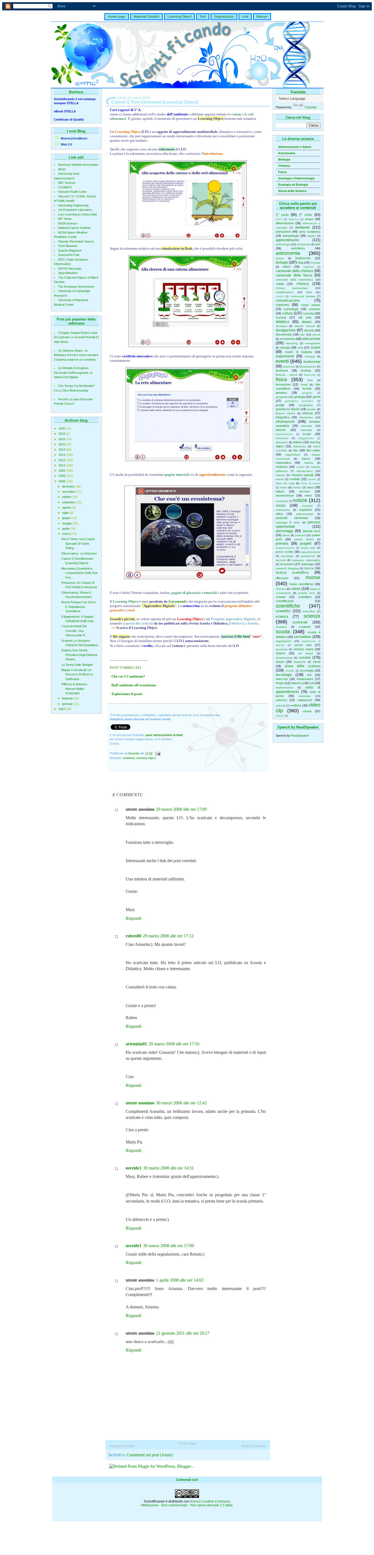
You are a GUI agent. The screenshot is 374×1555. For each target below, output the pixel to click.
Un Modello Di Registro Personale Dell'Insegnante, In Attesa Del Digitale (73, 372)
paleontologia (304, 513)
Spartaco (294, 219)
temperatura (305, 679)
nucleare (307, 505)
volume (280, 715)
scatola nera (306, 592)
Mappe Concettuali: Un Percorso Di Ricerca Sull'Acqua (77, 674)
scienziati (299, 622)
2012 (62, 460)
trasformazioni (284, 687)
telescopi (281, 679)
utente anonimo (140, 1103)
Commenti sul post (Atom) (149, 1454)
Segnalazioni (224, 17)
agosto (67, 507)
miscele (280, 475)
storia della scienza (302, 666)
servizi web (303, 645)
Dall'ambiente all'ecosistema (133, 685)
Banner (262, 17)
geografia (282, 396)
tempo (280, 683)
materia (308, 462)
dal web (304, 317)
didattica (282, 322)
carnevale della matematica (294, 279)
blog (300, 262)
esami (315, 347)
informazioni (285, 421)
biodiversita (302, 258)
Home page (116, 17)
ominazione (283, 509)
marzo (66, 533)
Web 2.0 (66, 144)
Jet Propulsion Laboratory (75, 209)
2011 (62, 465)
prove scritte (284, 551)
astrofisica (298, 248)
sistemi (280, 653)
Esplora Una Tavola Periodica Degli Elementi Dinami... (79, 655)
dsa (302, 334)
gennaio (67, 703)
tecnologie (284, 675)
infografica (282, 417)
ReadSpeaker (300, 735)
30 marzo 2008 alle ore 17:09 (168, 1245)
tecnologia (306, 670)
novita (280, 505)
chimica (302, 284)
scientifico (309, 611)
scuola (283, 631)
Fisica (282, 172)
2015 (62, 444)
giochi (316, 396)
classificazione (285, 292)
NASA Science (67, 223)
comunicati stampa (302, 296)
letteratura (299, 446)
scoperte (304, 626)
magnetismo (292, 454)
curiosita (308, 313)
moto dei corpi (285, 483)
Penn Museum (67, 245)
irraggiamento (306, 438)
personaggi (284, 531)
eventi (282, 361)
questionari (308, 556)
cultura (287, 313)
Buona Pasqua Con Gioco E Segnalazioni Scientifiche (78, 606)
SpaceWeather (68, 273)
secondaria (302, 637)
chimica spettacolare (292, 288)
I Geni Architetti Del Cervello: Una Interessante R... (74, 631)
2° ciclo (305, 215)
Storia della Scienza (292, 190)
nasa (310, 487)
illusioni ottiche (285, 413)
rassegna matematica (306, 560)
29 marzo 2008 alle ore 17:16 (174, 1043)
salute (295, 589)
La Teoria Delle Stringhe (77, 664)
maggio (67, 523)
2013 (62, 454)
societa (304, 657)
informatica (306, 417)
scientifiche (288, 606)
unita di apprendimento (298, 689)
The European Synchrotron (76, 286)
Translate (310, 107)
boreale (315, 262)
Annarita (134, 753)
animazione (283, 231)
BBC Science (67, 182)
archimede (303, 244)
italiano (297, 442)
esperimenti (285, 356)
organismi (305, 509)
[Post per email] (157, 753)
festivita (306, 370)
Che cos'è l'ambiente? (128, 676)
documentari (284, 334)
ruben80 (133, 935)
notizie (300, 500)
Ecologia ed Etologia (293, 184)
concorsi (282, 305)
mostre (312, 479)
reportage (307, 564)
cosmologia (290, 309)
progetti (306, 543)
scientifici (283, 611)
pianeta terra (311, 531)
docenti (309, 330)
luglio (66, 512)
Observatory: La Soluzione (79, 553)
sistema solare (303, 649)
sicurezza (281, 649)
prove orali (308, 547)
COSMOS (64, 187)
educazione (311, 339)
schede (281, 597)
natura (280, 491)
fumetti (307, 388)
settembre (69, 502)
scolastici (281, 626)
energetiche (312, 343)
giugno (67, 518)
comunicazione (288, 300)
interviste (306, 429)
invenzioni (282, 438)
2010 (62, 470)
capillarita (308, 267)
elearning (292, 343)
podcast (300, 535)
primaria (282, 543)
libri (296, 450)
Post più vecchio (253, 1446)
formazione (283, 384)
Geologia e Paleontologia (296, 178)
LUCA (279, 219)
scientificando (285, 601)
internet (281, 429)
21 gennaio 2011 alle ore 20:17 (182, 1333)
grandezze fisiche (288, 409)
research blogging (287, 568)
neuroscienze (285, 495)
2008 (62, 481)
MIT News (65, 218)
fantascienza (308, 366)
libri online (313, 450)
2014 (62, 449)
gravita (311, 409)
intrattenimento (284, 434)
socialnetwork (284, 657)
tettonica (296, 683)
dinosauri (281, 326)
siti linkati (305, 653)
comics (280, 296)
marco (306, 458)
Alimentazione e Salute (294, 146)
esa (300, 347)
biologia (282, 262)
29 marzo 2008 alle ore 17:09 (181, 809)
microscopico (305, 470)
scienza (282, 616)
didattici (307, 321)
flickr (310, 380)
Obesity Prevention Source (76, 241)
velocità (280, 705)
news (308, 495)
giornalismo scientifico (299, 401)
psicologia (287, 556)
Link (245, 17)
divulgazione (285, 330)
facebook (289, 366)
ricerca (308, 568)
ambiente (302, 227)
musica (297, 487)
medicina (281, 466)
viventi (307, 711)
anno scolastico (309, 231)
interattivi (306, 425)
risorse (313, 577)
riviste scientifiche (301, 584)
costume (314, 309)
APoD (62, 169)
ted (309, 674)
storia (316, 661)
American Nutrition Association (78, 164)
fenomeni (282, 370)
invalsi (307, 434)
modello (295, 479)
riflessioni (282, 578)
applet (311, 235)
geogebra (307, 393)
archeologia (283, 244)
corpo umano (310, 305)
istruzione (282, 442)
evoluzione (311, 362)
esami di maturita (298, 352)
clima (309, 292)
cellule (280, 283)
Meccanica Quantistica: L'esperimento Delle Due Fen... (79, 573)
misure (280, 479)
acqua (309, 219)
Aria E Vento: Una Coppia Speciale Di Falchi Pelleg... (78, 543)
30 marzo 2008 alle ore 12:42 (181, 1103)
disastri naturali (305, 326)
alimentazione (285, 223)
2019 (62, 433)
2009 (62, 475)
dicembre (68, 486)
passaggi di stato (288, 522)
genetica (281, 392)
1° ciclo (282, 215)
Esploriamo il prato (127, 694)
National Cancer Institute (74, 227)
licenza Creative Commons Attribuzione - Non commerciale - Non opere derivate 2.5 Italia (186, 1503)
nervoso (304, 491)
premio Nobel (304, 539)
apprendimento (287, 240)
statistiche (300, 661)
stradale (289, 670)
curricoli (281, 317)
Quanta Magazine (70, 250)
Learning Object (179, 17)
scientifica (304, 597)
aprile (66, 528)
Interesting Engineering (73, 205)
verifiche (295, 705)
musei (283, 487)
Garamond (176, 601)
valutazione (304, 700)
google (280, 405)
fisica (281, 379)
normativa (282, 501)
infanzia (308, 413)
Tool (203, 17)
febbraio (68, 698)
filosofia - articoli (286, 374)
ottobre (67, 496)
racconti (281, 560)
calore (286, 266)
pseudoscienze (310, 551)
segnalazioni (284, 641)
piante (286, 535)
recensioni (287, 564)
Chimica (284, 165)
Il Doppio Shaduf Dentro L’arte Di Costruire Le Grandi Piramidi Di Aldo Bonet (76, 337)
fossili (304, 384)
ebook (316, 334)
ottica (279, 513)
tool (311, 683)
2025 (62, 428)
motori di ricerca (310, 483)
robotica (281, 588)
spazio (280, 661)
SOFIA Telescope (69, 268)
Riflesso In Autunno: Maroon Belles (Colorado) (74, 688)
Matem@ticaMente (74, 138)
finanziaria (309, 375)
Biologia (284, 159)
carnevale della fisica (294, 275)
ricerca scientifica (292, 572)
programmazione (285, 548)
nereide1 (134, 1168)
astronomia (288, 253)
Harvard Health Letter (72, 191)
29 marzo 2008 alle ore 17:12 (168, 935)
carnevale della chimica (294, 271)
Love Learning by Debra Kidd (77, 214)
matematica (283, 462)
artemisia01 (136, 1043)
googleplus (306, 405)
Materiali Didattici (146, 17)
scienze (312, 616)
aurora (280, 258)
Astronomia (286, 153)
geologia (299, 396)
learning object (146, 758)
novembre (69, 491)
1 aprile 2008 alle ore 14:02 (179, 1280)
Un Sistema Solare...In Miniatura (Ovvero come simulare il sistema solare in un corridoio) (76, 355)
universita (305, 696)
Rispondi (133, 918)
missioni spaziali (302, 475)
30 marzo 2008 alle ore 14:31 (168, 1168)
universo (281, 700)
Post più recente (122, 1446)
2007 (62, 709)
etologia (310, 356)
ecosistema (287, 338)
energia (285, 347)
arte (317, 244)
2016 (62, 439)
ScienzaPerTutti (68, 254)
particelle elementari (292, 518)
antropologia (291, 235)
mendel (300, 467)
